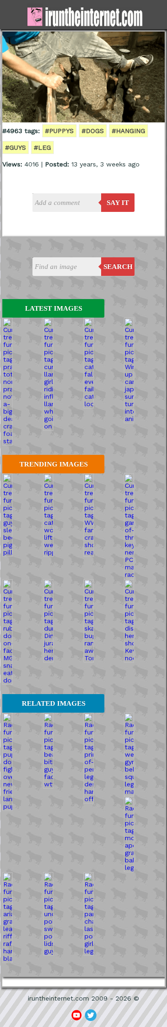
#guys (15, 147)
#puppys (59, 130)
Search (118, 266)
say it (118, 202)
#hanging (128, 130)
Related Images (53, 703)
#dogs (93, 130)
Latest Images (53, 308)
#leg (42, 147)
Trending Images (53, 464)
